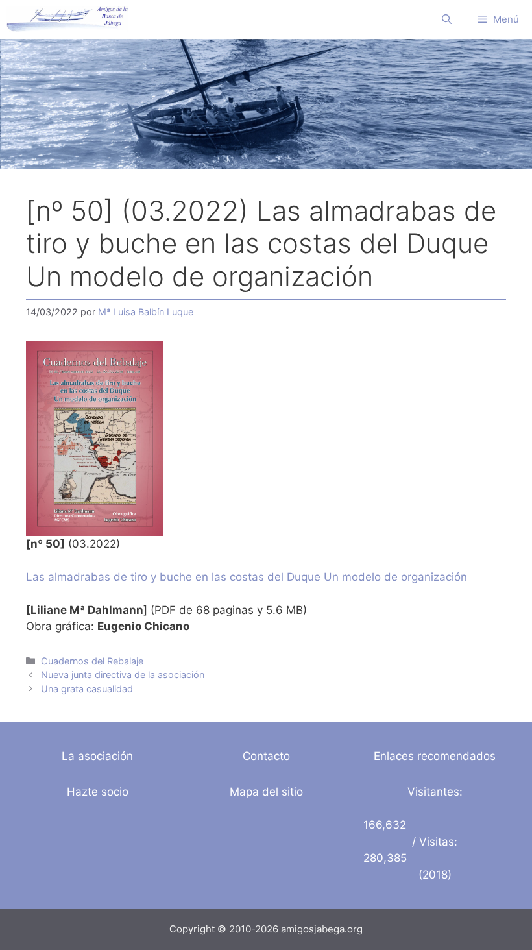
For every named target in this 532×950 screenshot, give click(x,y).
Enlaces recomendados (435, 755)
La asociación (97, 755)
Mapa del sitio (266, 791)
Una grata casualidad (87, 688)
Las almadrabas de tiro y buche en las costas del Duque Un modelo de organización (246, 576)
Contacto (266, 755)
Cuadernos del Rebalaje (92, 660)
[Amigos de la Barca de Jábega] (67, 19)
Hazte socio (97, 791)
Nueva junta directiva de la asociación (122, 674)
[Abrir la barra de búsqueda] (447, 19)
